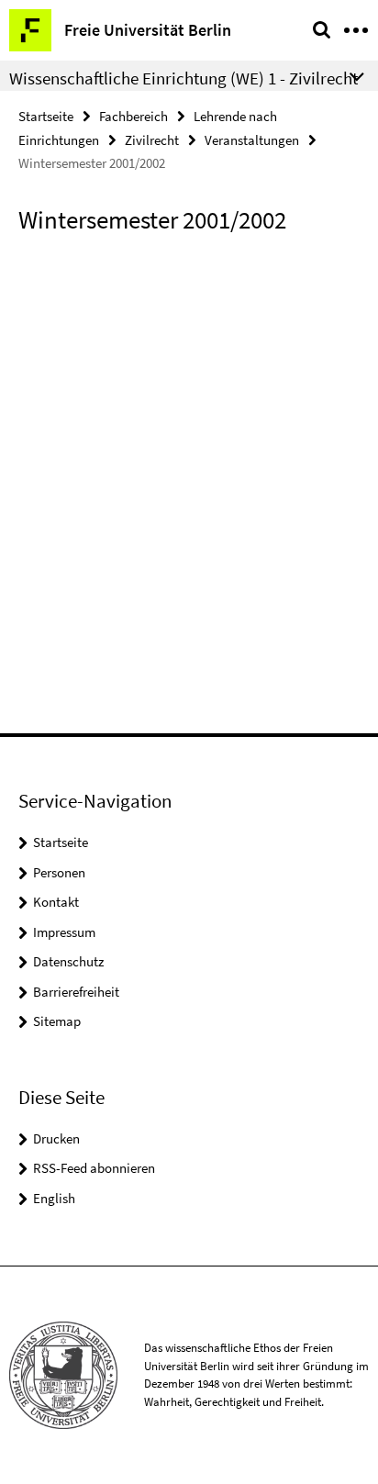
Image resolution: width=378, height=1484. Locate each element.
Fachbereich (133, 116)
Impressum (64, 932)
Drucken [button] (56, 1138)
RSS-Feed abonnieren (94, 1168)
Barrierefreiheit (76, 991)
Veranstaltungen (252, 140)
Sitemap (57, 1021)
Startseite (45, 116)
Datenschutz (68, 961)
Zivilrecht (152, 140)
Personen (59, 872)
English (54, 1198)
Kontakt (56, 901)
